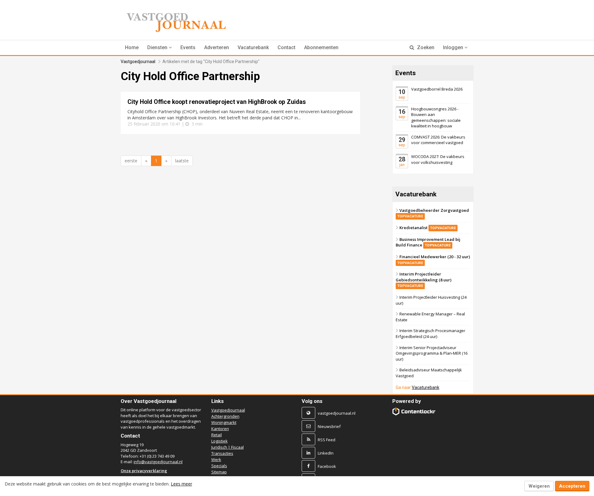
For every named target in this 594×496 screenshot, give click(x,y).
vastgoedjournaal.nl (336, 413)
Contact (286, 47)
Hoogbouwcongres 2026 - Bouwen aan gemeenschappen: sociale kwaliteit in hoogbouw (436, 117)
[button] (159, 47)
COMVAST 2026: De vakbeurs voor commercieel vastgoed (438, 140)
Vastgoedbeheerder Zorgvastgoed (433, 213)
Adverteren (216, 47)
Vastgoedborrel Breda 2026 (437, 89)
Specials (219, 465)
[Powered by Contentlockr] (414, 411)
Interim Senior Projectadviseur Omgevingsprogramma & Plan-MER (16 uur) (431, 352)
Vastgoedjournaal (138, 61)
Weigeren (539, 486)
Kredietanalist (427, 227)
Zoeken (425, 47)
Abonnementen (321, 47)
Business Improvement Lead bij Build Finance (428, 242)
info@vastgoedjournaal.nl (158, 461)
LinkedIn (326, 453)
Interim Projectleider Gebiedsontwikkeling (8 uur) (423, 279)
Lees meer (181, 484)
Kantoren (220, 428)
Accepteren (572, 486)
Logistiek (219, 441)
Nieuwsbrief (329, 426)
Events (188, 47)
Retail (216, 435)
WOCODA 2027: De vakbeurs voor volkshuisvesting (437, 159)
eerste (131, 161)
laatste (182, 161)
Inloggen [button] (453, 47)
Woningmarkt (223, 422)
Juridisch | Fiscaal (227, 447)
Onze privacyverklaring (144, 470)
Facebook (327, 466)
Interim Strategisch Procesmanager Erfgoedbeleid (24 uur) (430, 333)
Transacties (222, 453)
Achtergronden (225, 416)
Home (132, 47)
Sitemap (219, 472)
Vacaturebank (253, 47)
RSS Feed (326, 440)
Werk (216, 459)
